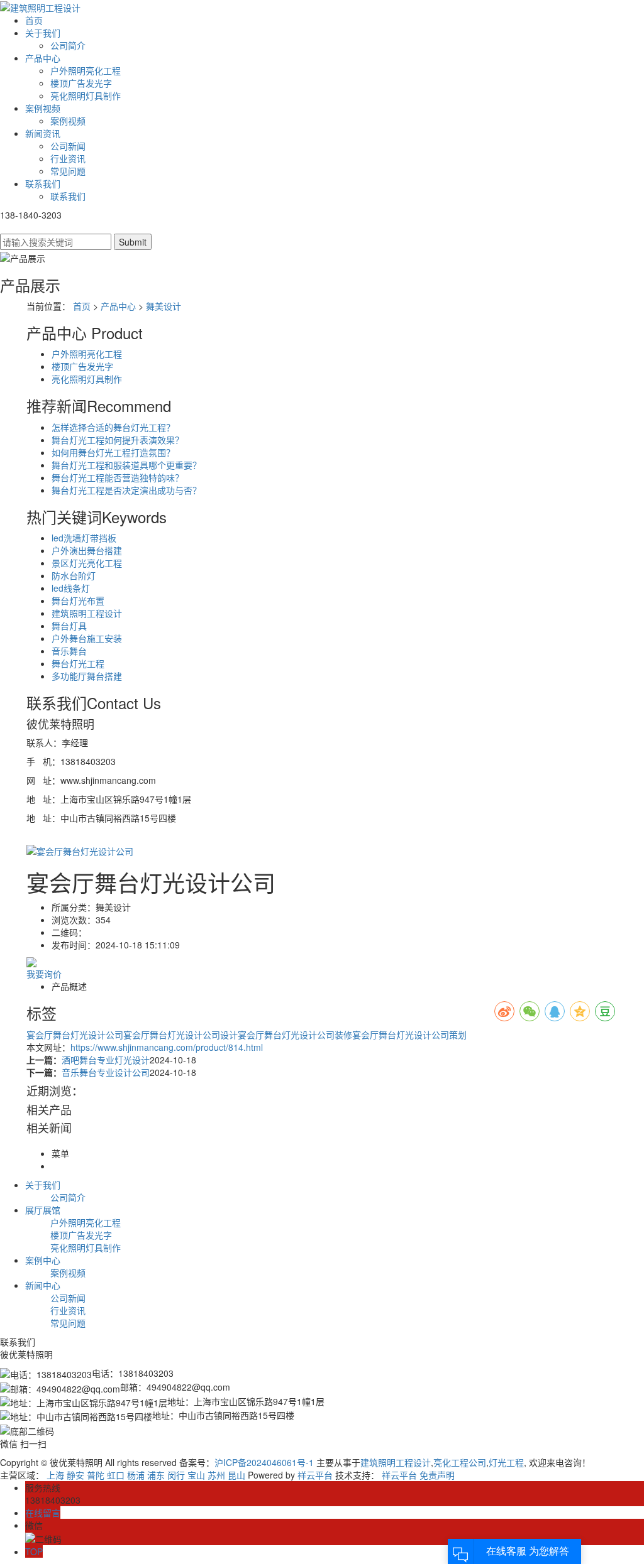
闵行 (176, 1475)
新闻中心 (42, 1285)
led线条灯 (71, 588)
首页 (34, 20)
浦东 (156, 1475)
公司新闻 (68, 145)
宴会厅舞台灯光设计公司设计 (180, 1034)
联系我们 (42, 183)
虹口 (116, 1475)
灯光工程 (506, 1462)
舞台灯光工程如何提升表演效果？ (118, 439)
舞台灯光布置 (78, 600)
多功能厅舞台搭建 (87, 676)
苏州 (216, 1475)
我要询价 (44, 973)
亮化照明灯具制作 (85, 95)
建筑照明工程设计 (87, 613)
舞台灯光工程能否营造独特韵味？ (118, 477)
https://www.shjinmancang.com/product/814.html (166, 1047)
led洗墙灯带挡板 (84, 537)
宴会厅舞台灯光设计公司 (74, 1034)
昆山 (236, 1475)
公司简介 (68, 45)
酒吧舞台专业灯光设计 (106, 1059)
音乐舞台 (69, 650)
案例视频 (42, 108)
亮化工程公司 (459, 1462)
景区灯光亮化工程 (87, 563)
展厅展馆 (42, 1209)
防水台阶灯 (74, 575)
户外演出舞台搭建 (87, 550)
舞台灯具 (69, 625)
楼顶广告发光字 (81, 83)
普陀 (95, 1475)
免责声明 (437, 1475)
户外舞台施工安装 (87, 638)
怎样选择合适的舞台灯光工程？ (113, 427)
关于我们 (42, 32)
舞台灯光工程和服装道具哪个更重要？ (126, 465)
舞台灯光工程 (78, 663)
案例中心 (42, 1260)
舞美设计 (163, 306)
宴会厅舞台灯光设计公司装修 (295, 1034)
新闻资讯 (42, 133)
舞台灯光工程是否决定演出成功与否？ (126, 490)
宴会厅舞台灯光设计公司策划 (409, 1034)
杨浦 (136, 1475)
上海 (55, 1475)
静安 (75, 1475)
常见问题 (68, 171)
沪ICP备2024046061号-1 (264, 1462)
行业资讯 (68, 158)
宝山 (196, 1475)
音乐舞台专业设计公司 (106, 1072)
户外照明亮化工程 (85, 70)
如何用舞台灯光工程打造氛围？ (113, 452)
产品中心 (42, 58)
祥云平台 (315, 1475)
